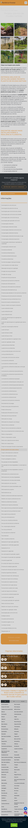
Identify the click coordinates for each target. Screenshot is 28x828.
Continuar (14, 825)
